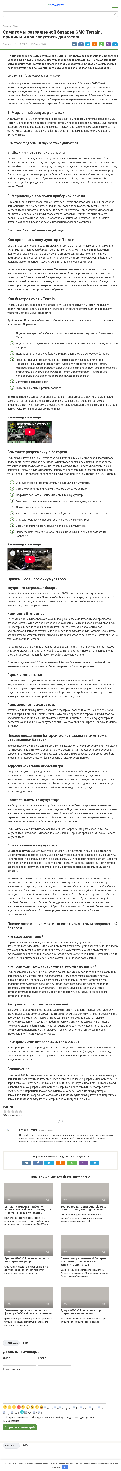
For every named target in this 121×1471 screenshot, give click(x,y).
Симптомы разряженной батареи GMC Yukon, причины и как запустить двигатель (83, 1261)
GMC (43, 44)
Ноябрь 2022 (11, 1343)
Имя (6, 1357)
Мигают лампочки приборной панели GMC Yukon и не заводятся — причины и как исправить (27, 1209)
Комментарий (11, 1369)
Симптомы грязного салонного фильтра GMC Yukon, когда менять (28, 1312)
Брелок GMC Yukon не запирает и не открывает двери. (26, 1260)
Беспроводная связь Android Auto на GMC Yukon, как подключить (83, 1208)
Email (42, 1357)
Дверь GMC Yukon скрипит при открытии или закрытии (81, 1312)
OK (65, 1467)
